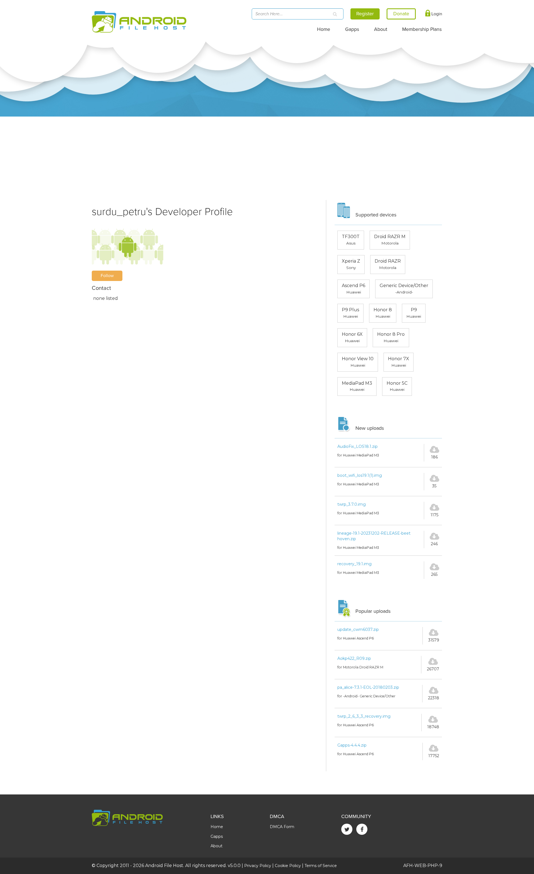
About (380, 29)
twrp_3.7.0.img (351, 504)
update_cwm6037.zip (358, 629)
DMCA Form (282, 826)
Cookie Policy (288, 865)
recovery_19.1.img (354, 563)
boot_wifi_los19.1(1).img (359, 475)
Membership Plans (422, 29)
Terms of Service (321, 865)
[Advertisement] (267, 158)
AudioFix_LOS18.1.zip (357, 446)
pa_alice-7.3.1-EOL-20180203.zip (368, 687)
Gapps (352, 29)
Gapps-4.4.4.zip (352, 745)
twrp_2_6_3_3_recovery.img (363, 716)
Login (436, 14)
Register (365, 14)
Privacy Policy (257, 865)
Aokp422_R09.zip (354, 658)
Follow (107, 275)
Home (323, 29)
